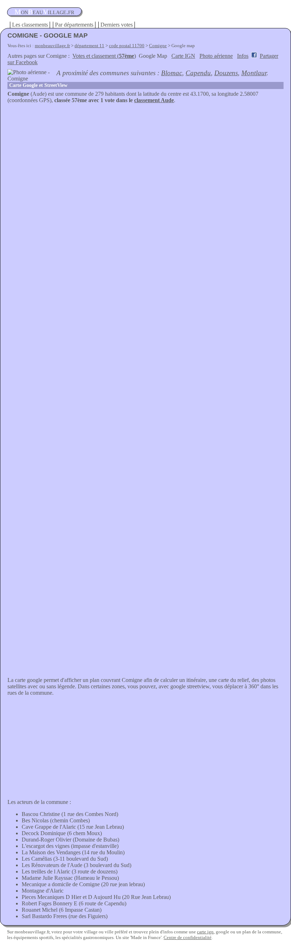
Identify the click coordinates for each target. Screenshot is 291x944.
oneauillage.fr (44, 12)
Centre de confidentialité (188, 937)
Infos (242, 56)
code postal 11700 (126, 45)
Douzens (226, 73)
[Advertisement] (145, 156)
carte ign (205, 931)
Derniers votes (116, 25)
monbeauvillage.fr (52, 45)
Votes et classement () (104, 56)
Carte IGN (183, 56)
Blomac (171, 73)
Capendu (198, 73)
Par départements (74, 25)
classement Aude (154, 100)
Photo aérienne (216, 56)
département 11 (89, 45)
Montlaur (254, 73)
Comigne (158, 45)
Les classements (30, 25)
